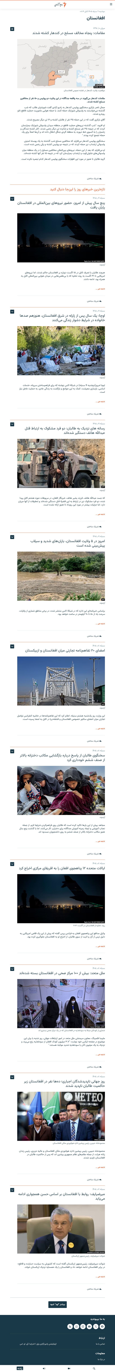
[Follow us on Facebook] (102, 1326)
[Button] (94, 179)
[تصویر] (69, 1368)
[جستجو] (94, 1368)
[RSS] (70, 1326)
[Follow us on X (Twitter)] (95, 1326)
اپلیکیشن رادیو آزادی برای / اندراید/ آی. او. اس (38, 1344)
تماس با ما (100, 1344)
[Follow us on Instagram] (83, 1326)
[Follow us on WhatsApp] (76, 1326)
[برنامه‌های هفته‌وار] (44, 1368)
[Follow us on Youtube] (89, 1326)
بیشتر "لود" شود (57, 1304)
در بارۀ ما (101, 1359)
